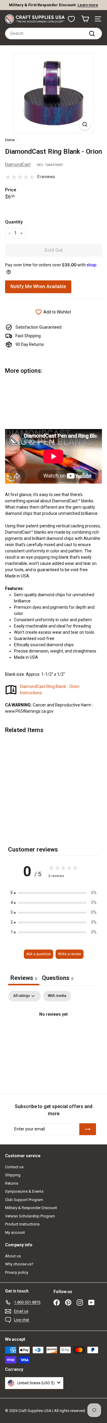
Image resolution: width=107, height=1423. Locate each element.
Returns (11, 1183)
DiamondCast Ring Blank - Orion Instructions (49, 689)
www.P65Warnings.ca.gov (29, 711)
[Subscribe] (87, 1129)
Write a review (69, 954)
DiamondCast (18, 164)
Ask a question (38, 954)
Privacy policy (16, 1272)
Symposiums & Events (24, 1191)
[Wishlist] (71, 19)
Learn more (88, 5)
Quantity (14, 222)
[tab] (58, 978)
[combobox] (53, 33)
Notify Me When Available (38, 286)
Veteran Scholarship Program (30, 1216)
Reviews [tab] (23, 977)
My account (15, 1232)
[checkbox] (57, 996)
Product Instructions (22, 1224)
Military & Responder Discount (31, 1207)
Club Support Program (24, 1199)
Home (10, 140)
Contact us (14, 1167)
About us (13, 1256)
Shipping (13, 1175)
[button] (53, 893)
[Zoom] (84, 124)
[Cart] (85, 19)
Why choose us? (19, 1264)
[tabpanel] (53, 1034)
